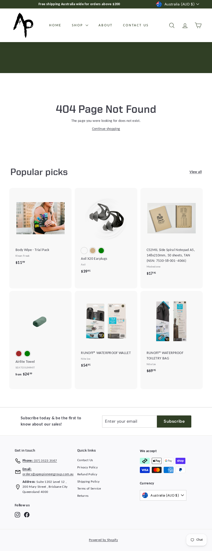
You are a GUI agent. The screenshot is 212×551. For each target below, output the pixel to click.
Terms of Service (89, 488)
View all (196, 172)
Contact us (136, 25)
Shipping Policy (88, 481)
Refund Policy (87, 474)
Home (55, 25)
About (106, 25)
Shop (78, 25)
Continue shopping (106, 129)
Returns (82, 496)
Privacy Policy (87, 467)
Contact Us (85, 460)
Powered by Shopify (103, 540)
